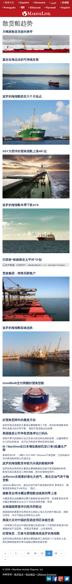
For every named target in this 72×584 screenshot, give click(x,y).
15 (28, 553)
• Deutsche (39, 2)
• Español (23, 2)
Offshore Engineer (47, 574)
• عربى (52, 2)
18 (49, 553)
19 (55, 553)
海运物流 (30, 574)
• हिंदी (22, 7)
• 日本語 (64, 2)
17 (42, 553)
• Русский (50, 7)
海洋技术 (18, 574)
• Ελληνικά (34, 7)
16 (35, 553)
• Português (9, 7)
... (22, 553)
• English (65, 7)
